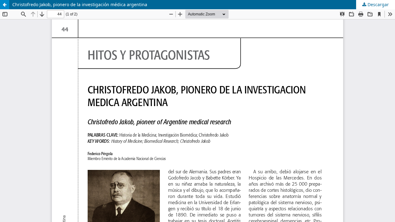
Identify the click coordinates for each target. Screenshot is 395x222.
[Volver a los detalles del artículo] (4, 4)
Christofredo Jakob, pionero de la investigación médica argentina (79, 4)
